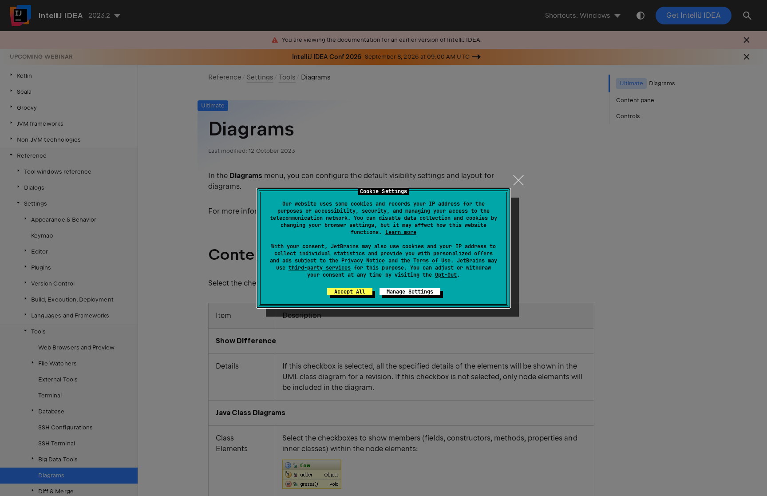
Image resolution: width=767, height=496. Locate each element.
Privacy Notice (363, 260)
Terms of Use (432, 260)
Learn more (400, 232)
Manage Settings (410, 291)
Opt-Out (446, 274)
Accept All (349, 291)
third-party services (320, 267)
